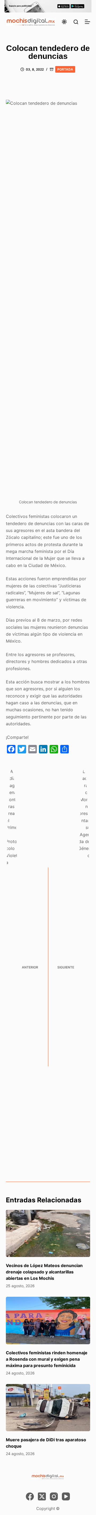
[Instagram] (54, 1496)
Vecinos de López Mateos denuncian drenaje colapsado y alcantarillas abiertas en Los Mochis (44, 1272)
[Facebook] (30, 1496)
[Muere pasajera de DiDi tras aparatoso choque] (48, 1407)
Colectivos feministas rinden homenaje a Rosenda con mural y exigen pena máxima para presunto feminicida (46, 1359)
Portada (65, 69)
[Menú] (87, 21)
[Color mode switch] (64, 21)
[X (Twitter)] (42, 1496)
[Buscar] (76, 22)
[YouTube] (66, 1496)
